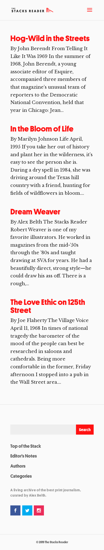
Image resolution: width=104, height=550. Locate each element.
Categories (21, 476)
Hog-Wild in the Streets (50, 38)
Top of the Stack (25, 446)
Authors (17, 466)
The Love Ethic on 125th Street (47, 306)
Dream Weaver (35, 212)
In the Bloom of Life (41, 129)
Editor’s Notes (23, 456)
